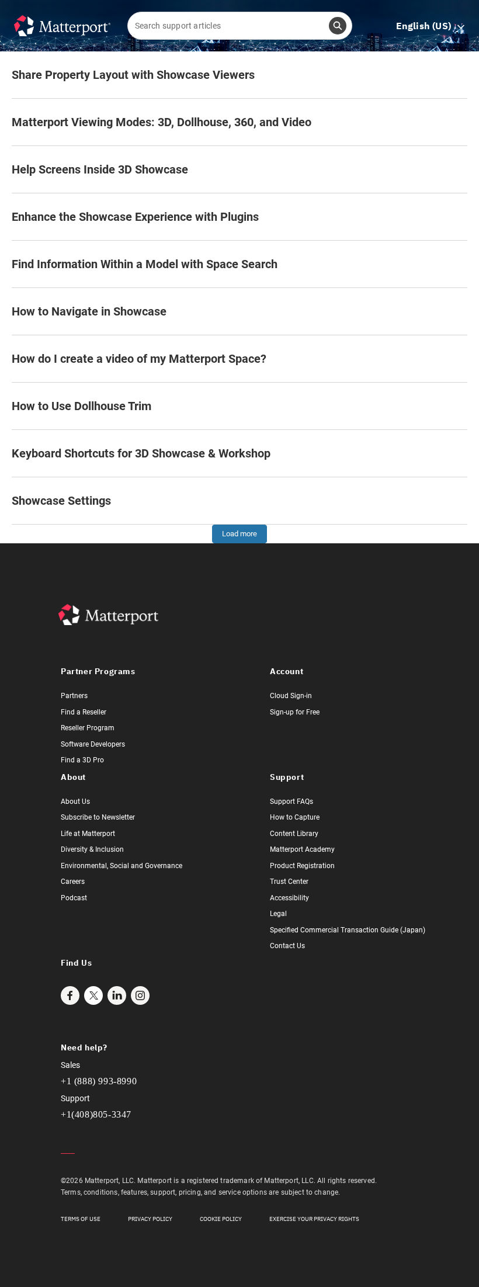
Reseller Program (87, 728)
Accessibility (289, 898)
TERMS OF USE (80, 1219)
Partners (74, 696)
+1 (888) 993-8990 (99, 1081)
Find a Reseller (83, 712)
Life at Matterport (88, 834)
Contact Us (287, 946)
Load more (239, 533)
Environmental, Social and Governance (121, 866)
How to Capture (295, 817)
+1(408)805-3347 (96, 1114)
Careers (73, 881)
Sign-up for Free (295, 712)
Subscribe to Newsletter (98, 817)
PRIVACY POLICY (150, 1219)
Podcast (74, 898)
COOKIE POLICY (221, 1219)
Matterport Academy (302, 849)
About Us (75, 801)
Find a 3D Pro (82, 760)
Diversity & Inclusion (92, 849)
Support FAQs (291, 801)
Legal (278, 914)
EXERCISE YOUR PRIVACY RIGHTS (314, 1219)
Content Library (294, 834)
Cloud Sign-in (291, 696)
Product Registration (302, 866)
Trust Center (289, 881)
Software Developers (93, 744)
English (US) (430, 26)
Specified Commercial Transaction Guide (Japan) (347, 930)
